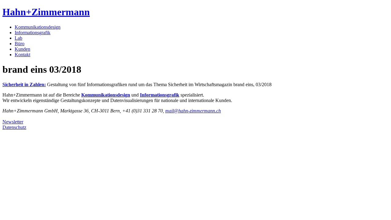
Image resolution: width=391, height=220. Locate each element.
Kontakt (22, 54)
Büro (19, 43)
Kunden (22, 49)
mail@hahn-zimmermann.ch (193, 110)
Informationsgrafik (32, 32)
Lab (18, 38)
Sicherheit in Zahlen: (24, 84)
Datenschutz (14, 127)
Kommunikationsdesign (37, 27)
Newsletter (12, 121)
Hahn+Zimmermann (46, 11)
